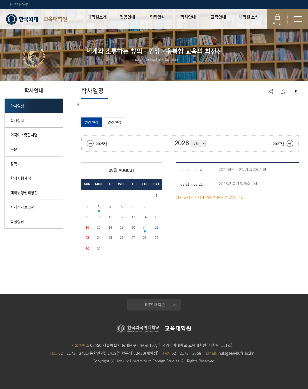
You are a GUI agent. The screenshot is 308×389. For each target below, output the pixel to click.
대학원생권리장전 (24, 192)
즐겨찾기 (283, 91)
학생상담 (17, 221)
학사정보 (17, 120)
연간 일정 (114, 122)
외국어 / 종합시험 (24, 135)
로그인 (277, 23)
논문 (13, 149)
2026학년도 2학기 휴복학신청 (242, 170)
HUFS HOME (19, 4)
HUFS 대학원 (154, 304)
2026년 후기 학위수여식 (238, 184)
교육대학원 (55, 19)
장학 (13, 163)
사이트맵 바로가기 (298, 19)
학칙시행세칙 (20, 178)
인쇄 (295, 91)
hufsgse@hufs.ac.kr (236, 353)
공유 (270, 91)
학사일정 (17, 106)
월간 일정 (91, 122)
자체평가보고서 (22, 207)
